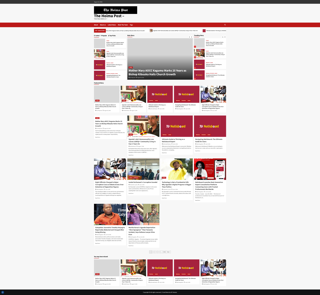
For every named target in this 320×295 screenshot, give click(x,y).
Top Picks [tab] (112, 36)
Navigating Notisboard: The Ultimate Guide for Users (215, 76)
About (96, 25)
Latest (130, 67)
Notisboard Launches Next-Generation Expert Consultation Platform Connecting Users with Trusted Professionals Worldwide (209, 185)
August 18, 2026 (140, 77)
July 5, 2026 (161, 109)
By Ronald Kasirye (154, 109)
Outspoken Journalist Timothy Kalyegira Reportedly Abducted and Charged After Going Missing (110, 229)
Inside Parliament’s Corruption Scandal (143, 182)
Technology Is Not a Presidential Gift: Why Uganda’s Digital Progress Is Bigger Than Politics (176, 184)
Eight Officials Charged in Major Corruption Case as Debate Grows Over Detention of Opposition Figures (213, 106)
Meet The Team (123, 25)
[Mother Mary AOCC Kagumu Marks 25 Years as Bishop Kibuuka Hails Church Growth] (199, 43)
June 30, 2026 (208, 191)
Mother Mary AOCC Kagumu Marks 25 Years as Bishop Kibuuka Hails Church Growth (157, 73)
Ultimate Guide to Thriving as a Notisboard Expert (199, 31)
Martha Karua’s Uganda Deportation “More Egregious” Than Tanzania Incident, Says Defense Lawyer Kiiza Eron (142, 231)
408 (164, 252)
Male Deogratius (180, 109)
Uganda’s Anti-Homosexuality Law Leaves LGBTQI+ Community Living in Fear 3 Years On (155, 31)
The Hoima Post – (109, 16)
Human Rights (99, 223)
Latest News (112, 25)
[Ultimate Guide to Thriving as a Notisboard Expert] (199, 64)
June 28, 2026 (141, 237)
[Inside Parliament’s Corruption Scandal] (143, 169)
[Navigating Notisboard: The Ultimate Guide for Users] (199, 75)
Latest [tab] (97, 36)
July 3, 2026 (214, 110)
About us (103, 25)
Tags (131, 25)
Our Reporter (132, 77)
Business (208, 62)
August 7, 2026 (134, 110)
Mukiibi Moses (126, 110)
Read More (97, 137)
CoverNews (165, 292)
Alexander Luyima (134, 184)
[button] (225, 24)
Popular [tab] (104, 36)
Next (168, 252)
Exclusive (212, 73)
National (136, 177)
